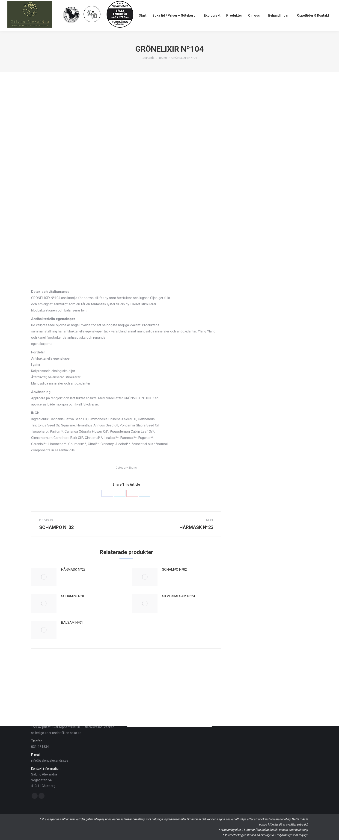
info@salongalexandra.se (49, 760)
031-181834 (40, 747)
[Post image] (43, 577)
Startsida (149, 57)
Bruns (163, 57)
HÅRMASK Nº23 (73, 569)
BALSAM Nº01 (72, 622)
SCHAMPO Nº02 (174, 569)
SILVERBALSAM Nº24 (178, 596)
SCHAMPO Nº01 (73, 596)
